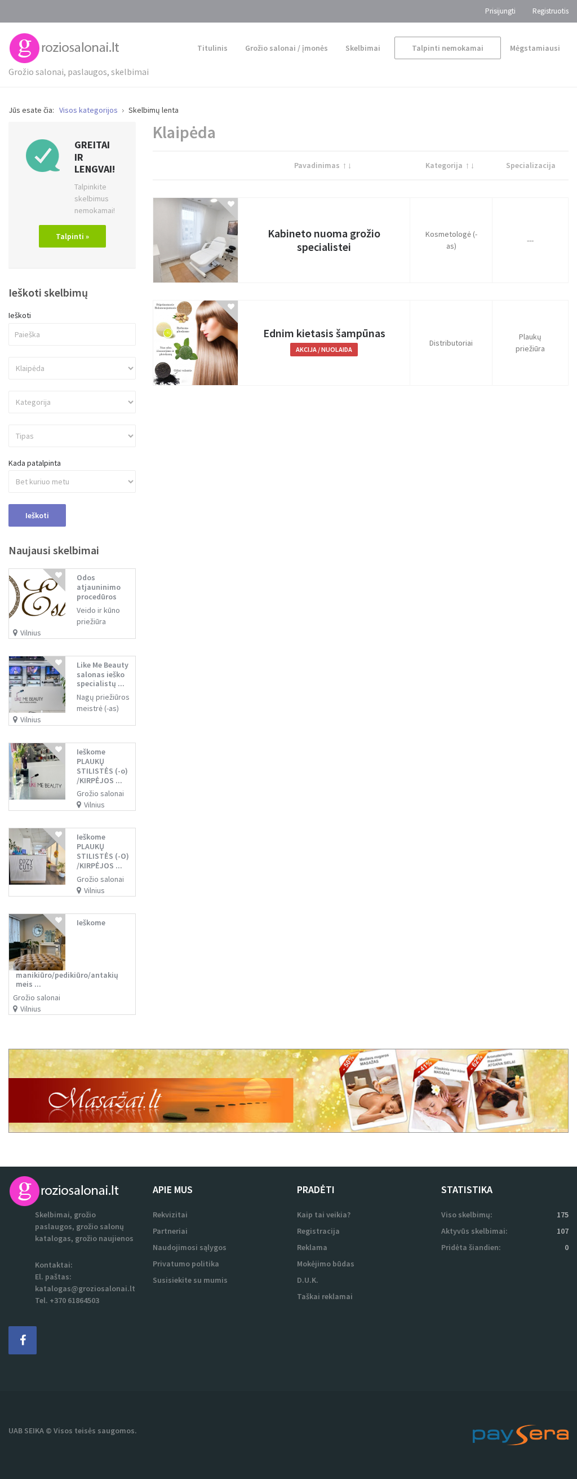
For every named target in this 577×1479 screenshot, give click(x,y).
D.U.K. (307, 1280)
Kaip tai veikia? (323, 1214)
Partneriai (170, 1231)
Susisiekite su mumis (190, 1280)
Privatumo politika (186, 1264)
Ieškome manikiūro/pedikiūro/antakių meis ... (67, 953)
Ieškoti (19, 315)
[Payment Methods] (521, 1434)
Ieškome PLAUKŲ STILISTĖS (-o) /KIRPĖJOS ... (102, 766)
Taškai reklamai (325, 1296)
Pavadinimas (317, 165)
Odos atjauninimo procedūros (99, 587)
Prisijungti (500, 11)
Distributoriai (451, 343)
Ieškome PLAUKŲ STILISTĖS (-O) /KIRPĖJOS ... (103, 851)
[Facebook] (22, 1340)
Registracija (318, 1231)
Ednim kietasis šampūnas (324, 333)
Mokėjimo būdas (325, 1264)
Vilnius (30, 633)
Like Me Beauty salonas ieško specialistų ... (102, 674)
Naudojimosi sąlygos (190, 1247)
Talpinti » (72, 236)
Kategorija (444, 165)
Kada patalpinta (34, 463)
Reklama (312, 1247)
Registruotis (550, 11)
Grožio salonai (100, 793)
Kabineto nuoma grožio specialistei (324, 240)
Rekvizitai (170, 1214)
